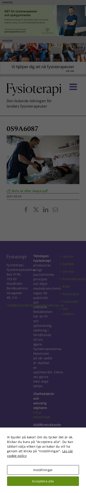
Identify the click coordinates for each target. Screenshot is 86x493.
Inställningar (43, 470)
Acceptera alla (43, 481)
